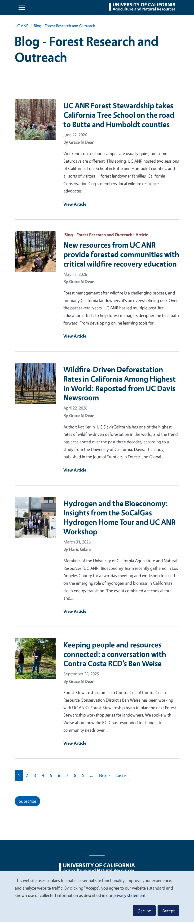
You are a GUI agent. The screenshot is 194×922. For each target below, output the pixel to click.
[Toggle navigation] (22, 7)
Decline (144, 910)
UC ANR (21, 25)
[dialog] (97, 896)
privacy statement (129, 895)
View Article (74, 204)
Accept (168, 910)
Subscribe (27, 801)
